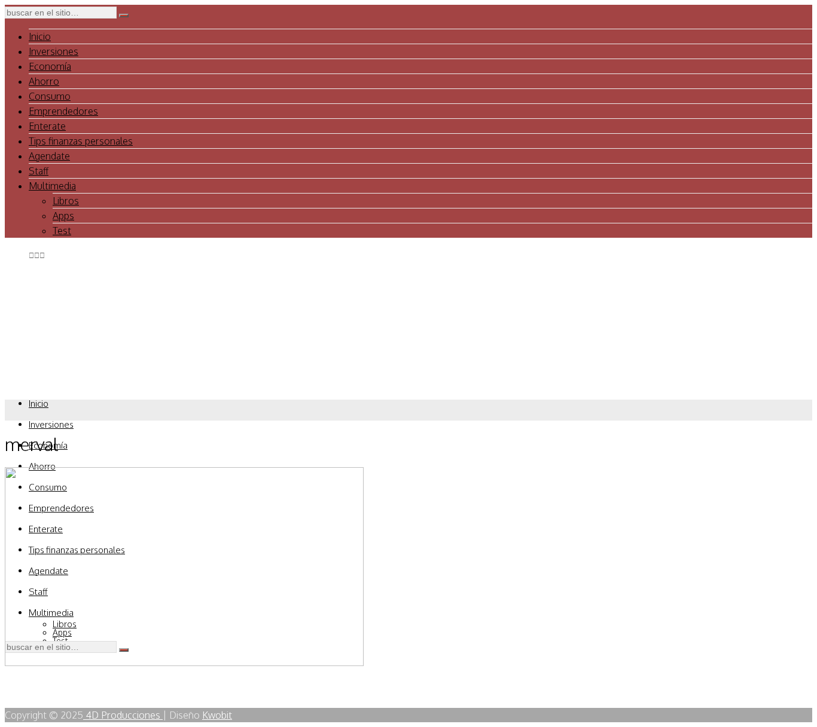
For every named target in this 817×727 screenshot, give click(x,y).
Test (62, 231)
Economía (50, 66)
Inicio (40, 36)
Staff (38, 171)
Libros (66, 201)
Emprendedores (63, 111)
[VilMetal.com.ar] (64, 380)
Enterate (47, 126)
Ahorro (44, 81)
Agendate (49, 156)
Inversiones (53, 51)
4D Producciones (123, 715)
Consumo (50, 96)
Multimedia (52, 186)
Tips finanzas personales (81, 141)
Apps (63, 216)
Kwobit (217, 715)
